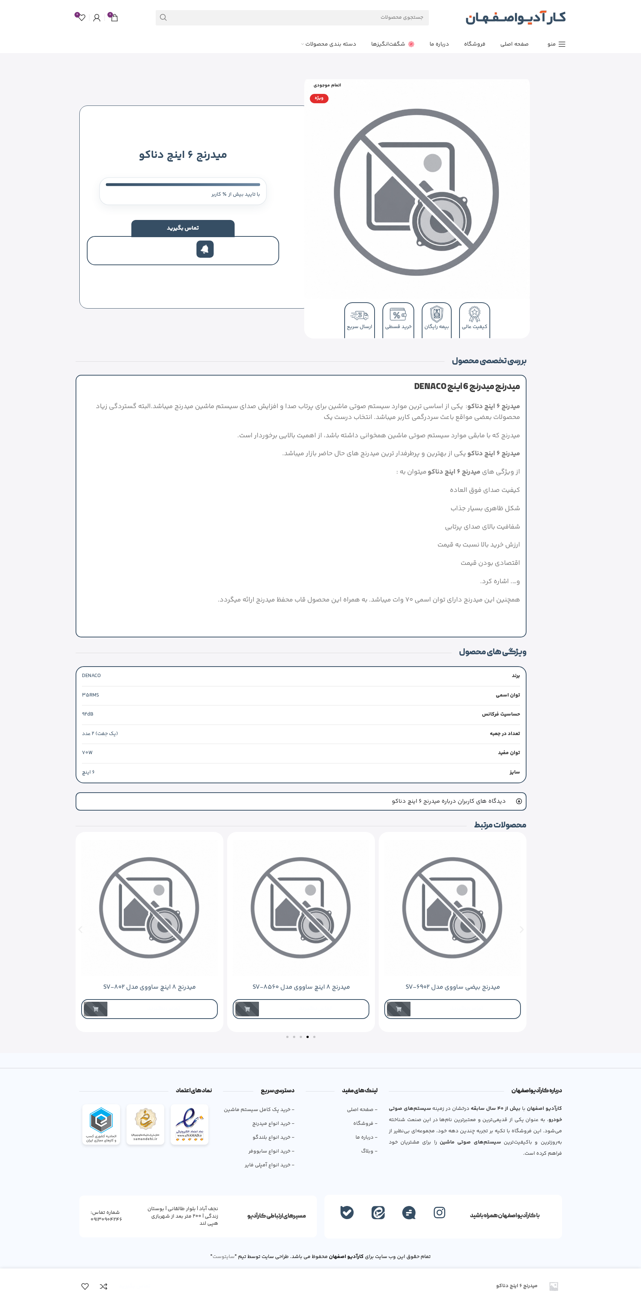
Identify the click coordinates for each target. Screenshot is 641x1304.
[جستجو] (163, 17)
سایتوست (224, 1257)
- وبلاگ (369, 1151)
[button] (80, 929)
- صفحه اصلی (362, 1110)
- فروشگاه (365, 1124)
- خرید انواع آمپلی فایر (269, 1165)
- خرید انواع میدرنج (273, 1124)
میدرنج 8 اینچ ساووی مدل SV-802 (149, 987)
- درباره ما (366, 1137)
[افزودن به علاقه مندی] (85, 1286)
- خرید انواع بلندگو (273, 1137)
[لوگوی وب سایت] (516, 17)
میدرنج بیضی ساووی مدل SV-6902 (452, 987)
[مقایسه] (103, 1286)
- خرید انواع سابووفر (271, 1151)
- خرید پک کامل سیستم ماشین (259, 1110)
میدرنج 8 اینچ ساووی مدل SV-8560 (301, 987)
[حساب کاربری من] (96, 17)
